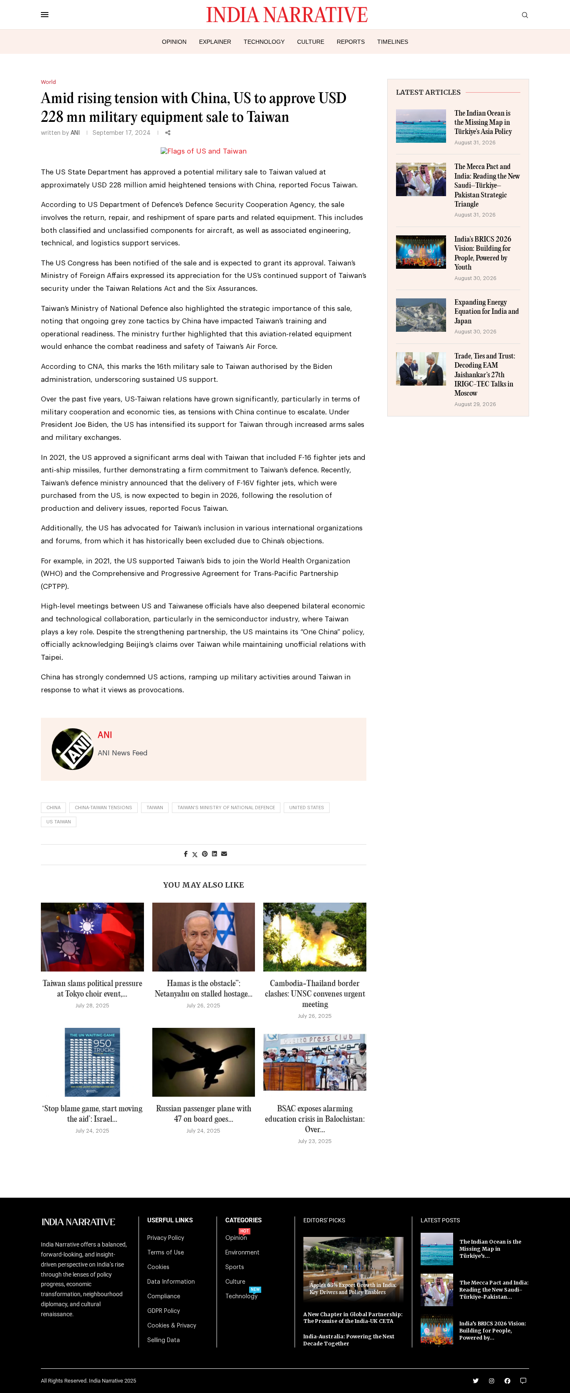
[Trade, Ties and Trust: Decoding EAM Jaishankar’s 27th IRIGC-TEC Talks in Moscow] (421, 369)
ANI (75, 133)
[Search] (525, 15)
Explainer (215, 41)
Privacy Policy (165, 1238)
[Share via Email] (224, 854)
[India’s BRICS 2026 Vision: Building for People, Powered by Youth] (421, 252)
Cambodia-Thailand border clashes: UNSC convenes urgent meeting (315, 994)
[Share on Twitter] (195, 854)
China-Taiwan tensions (103, 807)
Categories (243, 1220)
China (53, 807)
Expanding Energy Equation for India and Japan (486, 312)
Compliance (163, 1297)
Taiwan (154, 807)
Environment (242, 1253)
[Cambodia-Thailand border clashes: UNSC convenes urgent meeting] (314, 937)
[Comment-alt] (523, 1381)
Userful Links (170, 1220)
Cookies (158, 1267)
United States (306, 807)
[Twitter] (476, 1381)
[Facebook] (507, 1381)
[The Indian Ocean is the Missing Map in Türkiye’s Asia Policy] (421, 126)
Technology (264, 41)
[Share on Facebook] (186, 854)
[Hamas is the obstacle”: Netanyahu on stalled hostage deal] (203, 937)
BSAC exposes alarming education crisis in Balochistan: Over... (315, 1119)
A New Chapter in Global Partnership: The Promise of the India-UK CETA (353, 1318)
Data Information (171, 1282)
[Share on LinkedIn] (214, 854)
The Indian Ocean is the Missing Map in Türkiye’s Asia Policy (483, 123)
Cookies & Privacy (171, 1326)
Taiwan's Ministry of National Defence (226, 807)
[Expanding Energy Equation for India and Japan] (421, 315)
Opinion (174, 41)
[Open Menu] (44, 14)
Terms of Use (165, 1253)
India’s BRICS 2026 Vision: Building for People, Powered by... (492, 1330)
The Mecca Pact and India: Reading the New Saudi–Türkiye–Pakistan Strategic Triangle (487, 186)
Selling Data (163, 1340)
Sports (234, 1267)
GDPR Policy (163, 1311)
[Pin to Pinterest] (205, 854)
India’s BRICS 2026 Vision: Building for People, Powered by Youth (482, 253)
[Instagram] (491, 1381)
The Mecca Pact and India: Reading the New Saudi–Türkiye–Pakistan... (494, 1289)
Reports (351, 41)
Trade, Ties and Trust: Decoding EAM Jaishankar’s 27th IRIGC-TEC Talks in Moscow (484, 375)
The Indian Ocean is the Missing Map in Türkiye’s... (490, 1249)
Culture (310, 41)
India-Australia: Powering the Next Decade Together (348, 1340)
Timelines (392, 41)
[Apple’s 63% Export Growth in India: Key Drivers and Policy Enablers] (353, 1269)
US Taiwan (58, 822)
